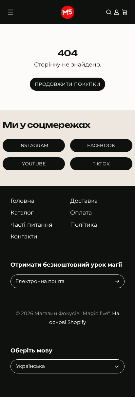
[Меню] (10, 12)
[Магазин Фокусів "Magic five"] (67, 12)
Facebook (101, 145)
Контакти (23, 236)
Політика (83, 224)
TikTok (101, 164)
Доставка (84, 200)
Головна (22, 200)
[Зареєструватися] (117, 281)
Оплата (81, 212)
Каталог (21, 212)
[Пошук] (108, 12)
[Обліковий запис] (116, 12)
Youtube (34, 164)
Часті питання (31, 224)
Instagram (33, 145)
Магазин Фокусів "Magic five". (72, 313)
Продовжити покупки (67, 84)
